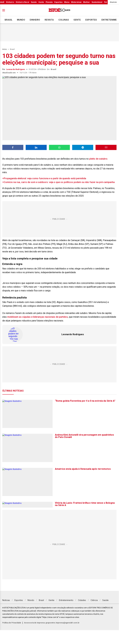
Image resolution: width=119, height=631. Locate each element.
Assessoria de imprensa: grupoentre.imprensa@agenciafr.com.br (51, 623)
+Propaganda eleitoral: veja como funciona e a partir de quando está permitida (44, 178)
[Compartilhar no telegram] (82, 147)
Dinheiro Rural (22, 2)
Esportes (58, 2)
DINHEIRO (35, 19)
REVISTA (49, 19)
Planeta (49, 2)
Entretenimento (66, 600)
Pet (105, 2)
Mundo (21, 19)
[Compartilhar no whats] (59, 147)
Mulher (86, 2)
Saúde (34, 2)
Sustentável (97, 2)
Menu (66, 2)
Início (4, 49)
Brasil (8, 19)
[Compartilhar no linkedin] (36, 147)
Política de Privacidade (11, 623)
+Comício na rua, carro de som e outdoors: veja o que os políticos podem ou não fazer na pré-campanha (58, 182)
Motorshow (76, 2)
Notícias (6, 600)
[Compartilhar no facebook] (12, 147)
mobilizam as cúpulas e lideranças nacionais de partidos (37, 317)
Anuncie (113, 2)
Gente (41, 2)
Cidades (82, 600)
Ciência (94, 600)
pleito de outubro (98, 158)
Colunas (63, 19)
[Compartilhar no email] (106, 147)
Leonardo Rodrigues (15, 69)
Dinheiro (10, 2)
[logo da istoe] (59, 10)
